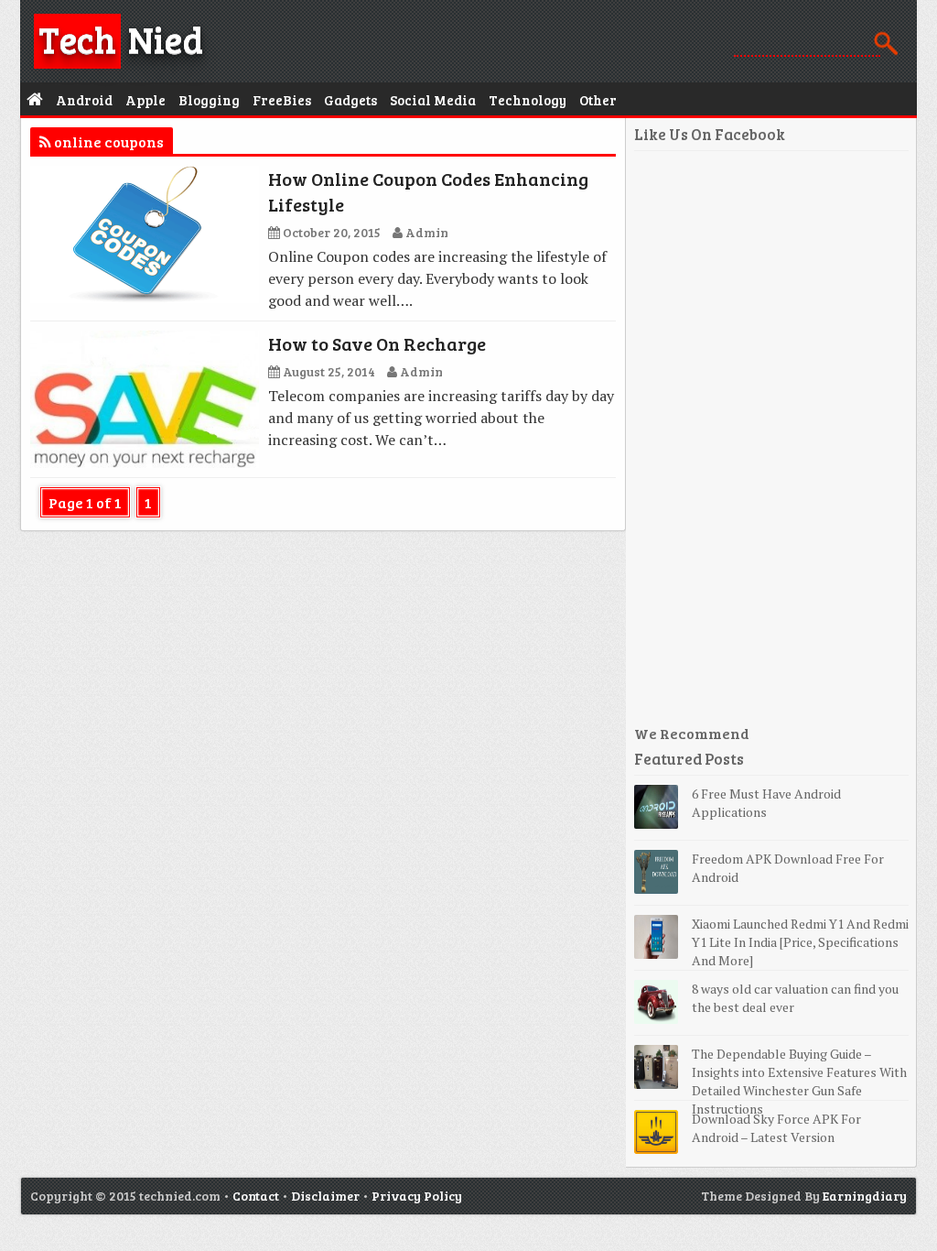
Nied (120, 38)
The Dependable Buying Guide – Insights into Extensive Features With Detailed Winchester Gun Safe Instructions (799, 1081)
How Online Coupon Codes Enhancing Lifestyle (428, 191)
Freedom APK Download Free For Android (788, 868)
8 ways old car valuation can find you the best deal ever (795, 998)
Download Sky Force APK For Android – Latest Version (776, 1128)
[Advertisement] (771, 445)
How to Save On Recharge (377, 343)
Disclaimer (325, 1195)
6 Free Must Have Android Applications (766, 803)
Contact (255, 1195)
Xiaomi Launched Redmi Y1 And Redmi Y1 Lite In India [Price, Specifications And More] (800, 942)
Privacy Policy (417, 1195)
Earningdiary (865, 1195)
